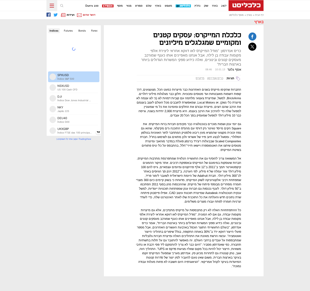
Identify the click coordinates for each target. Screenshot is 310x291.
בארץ (158, 6)
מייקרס (200, 78)
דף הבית (259, 15)
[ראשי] (246, 5)
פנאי (128, 6)
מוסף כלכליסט (236, 15)
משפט (168, 6)
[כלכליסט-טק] (183, 6)
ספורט (138, 6)
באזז (215, 6)
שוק (206, 6)
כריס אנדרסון (215, 78)
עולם (148, 6)
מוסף (120, 6)
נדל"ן (197, 6)
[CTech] (108, 6)
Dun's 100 (91, 6)
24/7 (224, 6)
